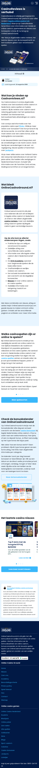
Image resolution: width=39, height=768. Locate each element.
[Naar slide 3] (22, 563)
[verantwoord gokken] (32, 3)
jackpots (9, 150)
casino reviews (10, 221)
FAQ (2, 693)
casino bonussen (27, 430)
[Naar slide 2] (20, 563)
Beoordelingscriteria (9, 682)
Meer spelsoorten (19, 400)
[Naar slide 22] (22, 394)
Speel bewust (6, 689)
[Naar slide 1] (18, 563)
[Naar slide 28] (16, 394)
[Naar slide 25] (18, 394)
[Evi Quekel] (11, 80)
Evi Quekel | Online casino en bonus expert (20, 588)
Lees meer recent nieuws (19, 569)
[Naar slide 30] (20, 394)
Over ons (4, 675)
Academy (5, 679)
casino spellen (7, 358)
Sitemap (4, 700)
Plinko (21, 126)
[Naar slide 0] (16, 563)
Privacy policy (6, 686)
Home (3, 69)
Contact (4, 696)
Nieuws (11, 281)
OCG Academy (16, 261)
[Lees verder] (19, 541)
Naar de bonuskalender (16, 477)
